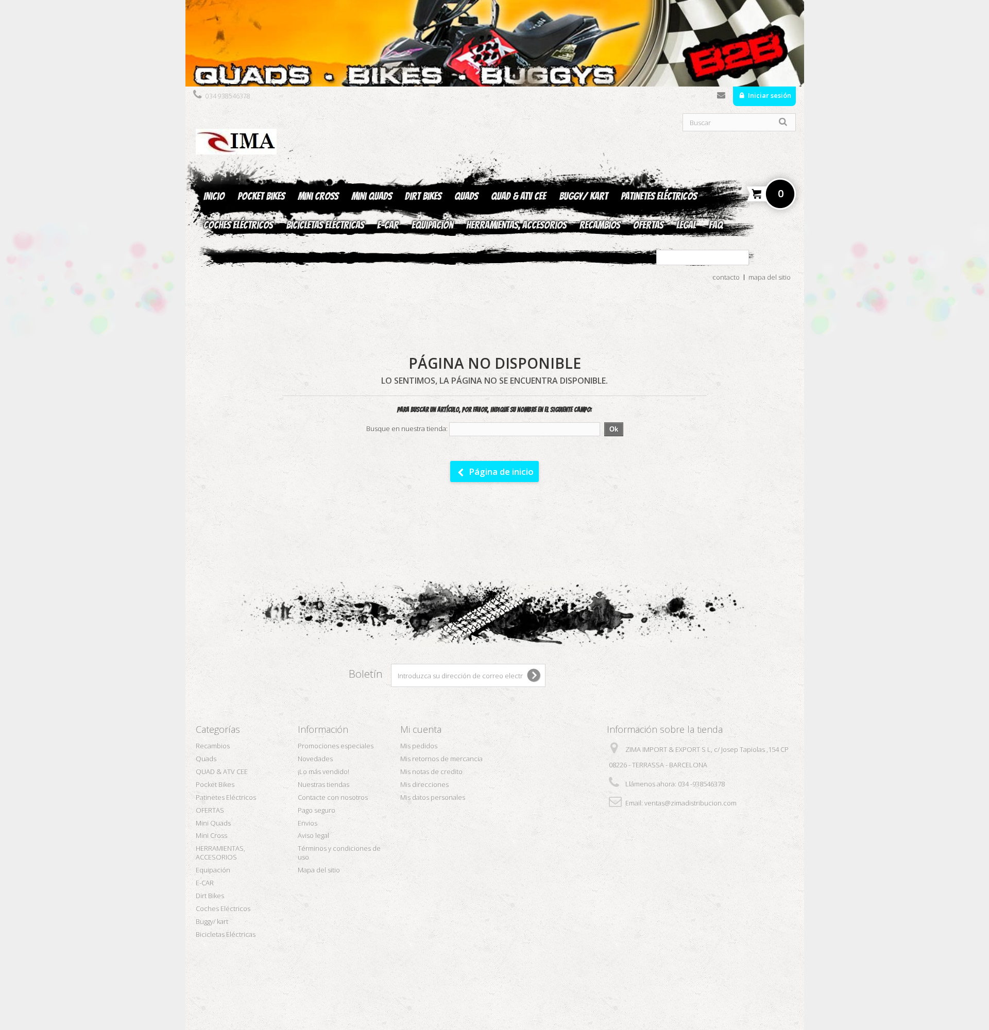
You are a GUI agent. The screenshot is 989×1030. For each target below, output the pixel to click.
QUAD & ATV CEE (518, 196)
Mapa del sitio (319, 869)
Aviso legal (313, 835)
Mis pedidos (418, 745)
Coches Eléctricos (238, 225)
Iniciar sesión (768, 95)
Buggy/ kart (583, 196)
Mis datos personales (432, 797)
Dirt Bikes (423, 196)
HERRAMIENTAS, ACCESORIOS (516, 225)
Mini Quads (371, 196)
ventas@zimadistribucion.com (690, 803)
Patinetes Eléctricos (659, 196)
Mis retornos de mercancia (441, 758)
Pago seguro (316, 810)
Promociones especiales (335, 745)
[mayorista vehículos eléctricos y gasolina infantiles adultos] (494, 43)
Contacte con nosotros (721, 97)
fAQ (716, 225)
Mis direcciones (424, 784)
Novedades (315, 758)
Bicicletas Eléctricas (325, 225)
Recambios (599, 225)
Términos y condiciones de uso (339, 853)
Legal (686, 225)
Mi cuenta (420, 729)
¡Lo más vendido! (323, 771)
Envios (307, 823)
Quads (466, 196)
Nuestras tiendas (323, 784)
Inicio (214, 196)
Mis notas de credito (431, 771)
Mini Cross (318, 196)
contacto (726, 277)
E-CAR (388, 225)
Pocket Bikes (261, 196)
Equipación (432, 225)
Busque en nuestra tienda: (407, 428)
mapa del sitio (769, 277)
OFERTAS (648, 225)
